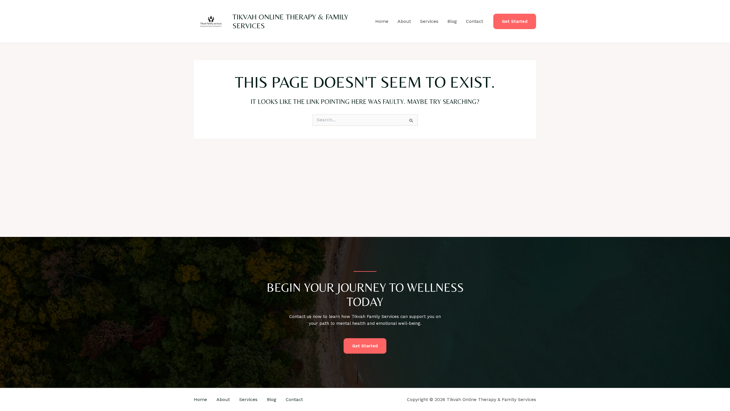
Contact (474, 21)
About (404, 21)
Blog (452, 21)
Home (381, 21)
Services (429, 21)
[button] (514, 21)
